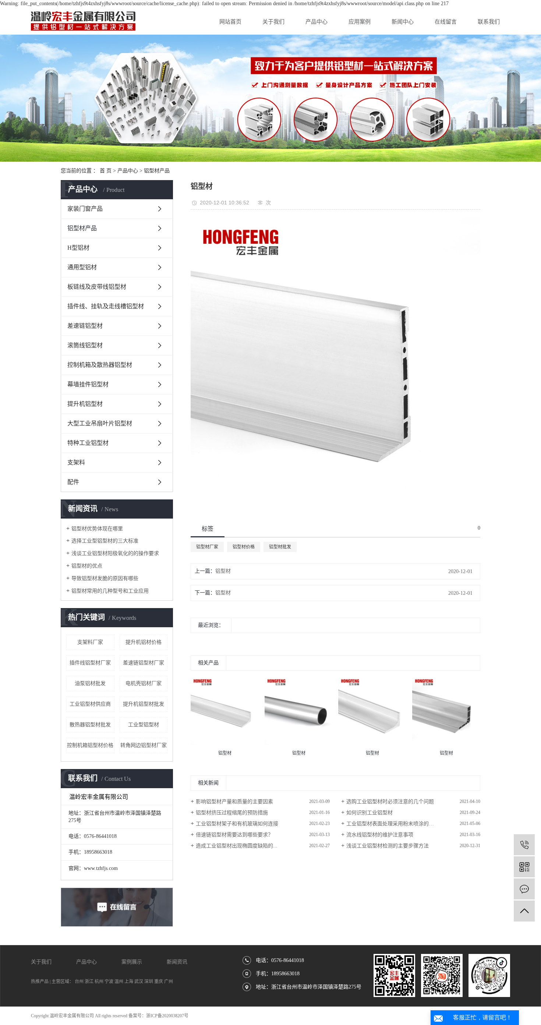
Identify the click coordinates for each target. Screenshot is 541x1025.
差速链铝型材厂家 (143, 663)
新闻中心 (403, 22)
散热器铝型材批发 (90, 724)
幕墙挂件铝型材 (88, 384)
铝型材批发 (280, 547)
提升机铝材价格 (143, 642)
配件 (73, 482)
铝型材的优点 (86, 566)
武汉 (138, 981)
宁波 (109, 981)
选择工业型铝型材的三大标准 (104, 541)
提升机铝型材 (85, 404)
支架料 (76, 462)
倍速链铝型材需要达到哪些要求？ (234, 835)
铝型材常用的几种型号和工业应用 (110, 591)
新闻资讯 (177, 962)
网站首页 (230, 22)
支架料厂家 (90, 642)
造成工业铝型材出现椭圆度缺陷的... (236, 846)
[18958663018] (524, 844)
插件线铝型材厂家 (90, 663)
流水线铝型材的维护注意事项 (379, 835)
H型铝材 (78, 248)
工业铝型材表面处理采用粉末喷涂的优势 (392, 823)
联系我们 (489, 22)
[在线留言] (524, 888)
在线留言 (446, 22)
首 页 (106, 170)
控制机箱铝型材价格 (90, 745)
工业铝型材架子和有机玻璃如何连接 (237, 823)
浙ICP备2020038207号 (167, 1015)
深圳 (148, 981)
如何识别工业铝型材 (369, 812)
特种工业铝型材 (88, 443)
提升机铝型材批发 (143, 704)
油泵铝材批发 (90, 683)
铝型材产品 (157, 170)
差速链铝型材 (85, 326)
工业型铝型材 (143, 724)
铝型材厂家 (207, 547)
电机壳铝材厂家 (143, 683)
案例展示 (131, 962)
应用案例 (360, 22)
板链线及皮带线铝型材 (96, 287)
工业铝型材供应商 (90, 704)
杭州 (99, 981)
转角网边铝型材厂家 (143, 745)
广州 (168, 981)
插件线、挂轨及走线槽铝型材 (105, 306)
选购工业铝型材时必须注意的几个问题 (390, 801)
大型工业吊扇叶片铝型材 (99, 423)
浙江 (89, 981)
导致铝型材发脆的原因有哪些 (104, 578)
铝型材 (223, 571)
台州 (79, 981)
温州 (118, 981)
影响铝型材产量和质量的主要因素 (234, 801)
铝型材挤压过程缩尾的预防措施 (232, 812)
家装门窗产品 (85, 209)
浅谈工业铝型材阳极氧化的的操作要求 (115, 553)
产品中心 (316, 22)
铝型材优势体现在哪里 (97, 528)
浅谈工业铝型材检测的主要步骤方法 (387, 846)
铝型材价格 (244, 547)
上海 (128, 981)
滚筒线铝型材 (85, 345)
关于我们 (273, 22)
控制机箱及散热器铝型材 (99, 365)
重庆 (158, 981)
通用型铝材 (82, 267)
